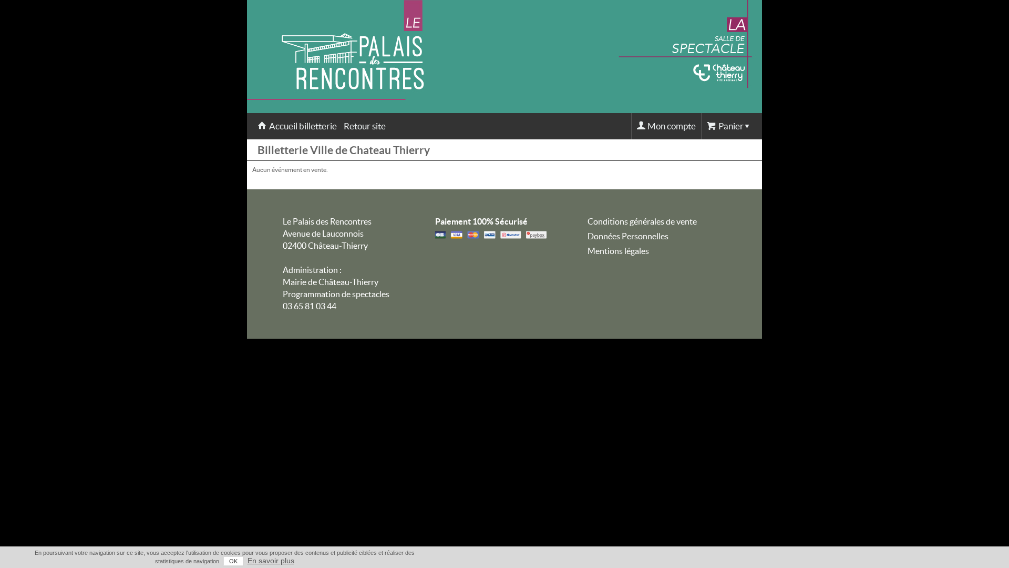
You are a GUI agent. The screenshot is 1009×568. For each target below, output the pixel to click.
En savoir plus (271, 560)
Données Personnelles (628, 236)
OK (233, 561)
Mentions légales (618, 251)
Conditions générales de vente (642, 221)
